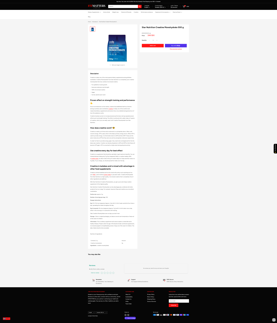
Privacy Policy (150, 294)
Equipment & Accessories (162, 12)
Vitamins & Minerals (126, 12)
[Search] (140, 6)
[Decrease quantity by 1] (149, 40)
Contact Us (128, 299)
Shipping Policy (151, 299)
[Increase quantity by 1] (156, 40)
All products (95, 21)
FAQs (127, 301)
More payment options (176, 49)
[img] (145, 33)
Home (89, 21)
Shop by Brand (176, 12)
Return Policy (150, 296)
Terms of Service (151, 301)
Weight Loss (115, 12)
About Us (128, 294)
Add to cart (153, 45)
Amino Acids (106, 12)
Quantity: (144, 40)
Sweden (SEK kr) (100, 312)
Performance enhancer (147, 12)
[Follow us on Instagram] (126, 315)
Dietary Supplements (93, 12)
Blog (89, 16)
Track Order (129, 303)
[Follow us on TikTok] (128, 315)
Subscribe (173, 305)
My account (174, 7)
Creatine (136, 12)
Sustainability (129, 296)
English (90, 312)
